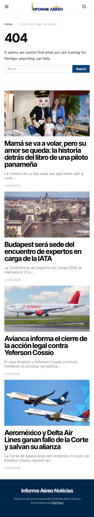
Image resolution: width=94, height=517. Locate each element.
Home (8, 24)
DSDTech (57, 502)
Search (81, 69)
